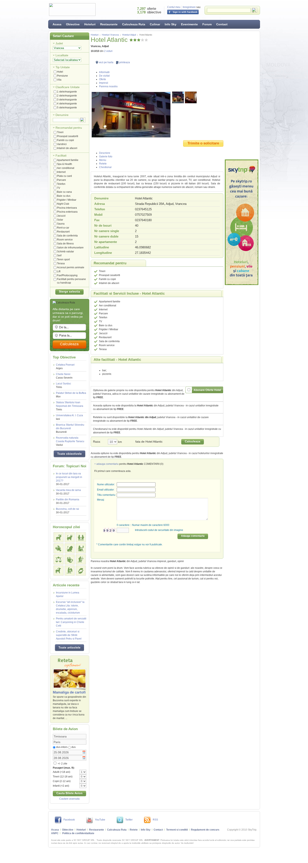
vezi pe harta (106, 62)
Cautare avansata (69, 798)
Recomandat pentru (69, 127)
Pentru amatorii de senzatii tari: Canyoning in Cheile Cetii (71, 622)
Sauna (61, 223)
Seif (59, 255)
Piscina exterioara (67, 211)
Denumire (62, 115)
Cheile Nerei (64, 376)
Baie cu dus (63, 195)
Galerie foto (105, 156)
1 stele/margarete (67, 91)
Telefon (61, 183)
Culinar (155, 24)
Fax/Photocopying (67, 275)
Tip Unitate (63, 67)
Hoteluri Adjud (129, 34)
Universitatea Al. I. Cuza (69, 417)
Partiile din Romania (67, 499)
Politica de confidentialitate (78, 833)
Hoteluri (90, 24)
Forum (207, 24)
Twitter (129, 819)
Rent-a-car (63, 227)
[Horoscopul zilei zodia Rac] (58, 548)
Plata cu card (64, 176)
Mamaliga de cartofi (69, 692)
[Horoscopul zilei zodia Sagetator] (81, 559)
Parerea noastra (108, 86)
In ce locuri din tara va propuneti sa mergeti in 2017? (69, 477)
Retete (103, 163)
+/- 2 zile (62, 763)
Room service (65, 239)
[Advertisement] (241, 95)
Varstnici (62, 144)
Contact (222, 24)
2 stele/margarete (67, 95)
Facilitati (61, 155)
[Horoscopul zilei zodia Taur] (70, 537)
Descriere (104, 153)
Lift (58, 271)
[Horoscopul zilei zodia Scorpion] (70, 559)
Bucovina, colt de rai (67, 508)
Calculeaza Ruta (133, 24)
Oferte (102, 79)
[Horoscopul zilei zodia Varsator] (70, 570)
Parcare (61, 180)
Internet (61, 172)
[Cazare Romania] (241, 222)
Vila (59, 79)
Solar (60, 219)
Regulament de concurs (205, 829)
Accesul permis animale (70, 267)
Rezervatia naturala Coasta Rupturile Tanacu (70, 441)
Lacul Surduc (63, 385)
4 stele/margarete (67, 103)
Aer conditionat (65, 168)
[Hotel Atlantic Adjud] (131, 114)
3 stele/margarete (67, 99)
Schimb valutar (65, 251)
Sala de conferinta (67, 235)
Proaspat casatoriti (67, 136)
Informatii (104, 72)
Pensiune (62, 75)
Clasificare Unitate (68, 87)
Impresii (103, 82)
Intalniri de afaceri (67, 148)
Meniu (102, 160)
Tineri (60, 132)
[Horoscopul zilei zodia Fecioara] (81, 548)
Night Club (63, 203)
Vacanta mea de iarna (68, 490)
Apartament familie (67, 160)
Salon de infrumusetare (70, 247)
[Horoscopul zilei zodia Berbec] (58, 537)
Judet (59, 43)
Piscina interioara (67, 207)
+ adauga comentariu (106, 463)
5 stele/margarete (67, 107)
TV (58, 187)
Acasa (57, 24)
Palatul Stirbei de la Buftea (71, 395)
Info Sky (170, 24)
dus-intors (61, 747)
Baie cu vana (64, 191)
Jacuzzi (61, 215)
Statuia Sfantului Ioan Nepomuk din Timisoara (69, 406)
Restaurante (109, 24)
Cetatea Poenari (65, 366)
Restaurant (63, 231)
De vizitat (104, 75)
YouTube (100, 819)
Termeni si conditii (177, 829)
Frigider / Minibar (66, 199)
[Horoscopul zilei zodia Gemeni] (81, 537)
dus (73, 747)
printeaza (124, 62)
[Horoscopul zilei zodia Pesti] (81, 570)
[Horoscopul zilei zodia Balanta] (58, 559)
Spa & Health (64, 164)
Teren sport (63, 259)
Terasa (61, 263)
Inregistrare (189, 7)
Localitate (62, 55)
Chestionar (105, 167)
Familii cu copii (65, 140)
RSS (155, 819)
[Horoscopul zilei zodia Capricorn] (58, 570)
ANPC (54, 833)
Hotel (60, 71)
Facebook (69, 819)
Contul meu (173, 7)
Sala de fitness (65, 243)
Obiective (73, 24)
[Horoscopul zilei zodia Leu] (70, 548)
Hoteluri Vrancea (110, 34)
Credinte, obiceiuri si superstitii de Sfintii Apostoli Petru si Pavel (69, 635)
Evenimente (189, 24)
